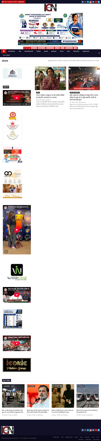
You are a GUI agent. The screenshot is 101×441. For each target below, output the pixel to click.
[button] (99, 53)
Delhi (38, 92)
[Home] (3, 51)
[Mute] (26, 104)
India (75, 48)
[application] (17, 98)
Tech (68, 51)
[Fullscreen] (29, 104)
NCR (19, 51)
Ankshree (83, 102)
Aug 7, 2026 (32, 415)
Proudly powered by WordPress (9, 438)
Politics (39, 51)
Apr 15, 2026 (41, 100)
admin (49, 100)
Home (50, 61)
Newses (25, 438)
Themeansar (33, 438)
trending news (69, 48)
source (62, 48)
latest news (34, 48)
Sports (46, 51)
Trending (77, 92)
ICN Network (11, 51)
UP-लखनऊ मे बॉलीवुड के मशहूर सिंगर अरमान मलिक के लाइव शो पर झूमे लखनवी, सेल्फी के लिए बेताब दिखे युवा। (84, 97)
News (72, 92)
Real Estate (86, 51)
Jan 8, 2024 (75, 102)
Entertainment (29, 51)
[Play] (5, 104)
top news (57, 48)
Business (53, 51)
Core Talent (6, 55)
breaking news (41, 48)
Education (76, 51)
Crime (62, 51)
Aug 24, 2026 (8, 415)
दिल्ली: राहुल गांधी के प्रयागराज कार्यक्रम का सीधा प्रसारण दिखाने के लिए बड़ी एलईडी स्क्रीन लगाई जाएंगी (38, 412)
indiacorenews (50, 48)
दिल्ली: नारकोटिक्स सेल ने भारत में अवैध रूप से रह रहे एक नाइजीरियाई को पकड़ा (62, 411)
